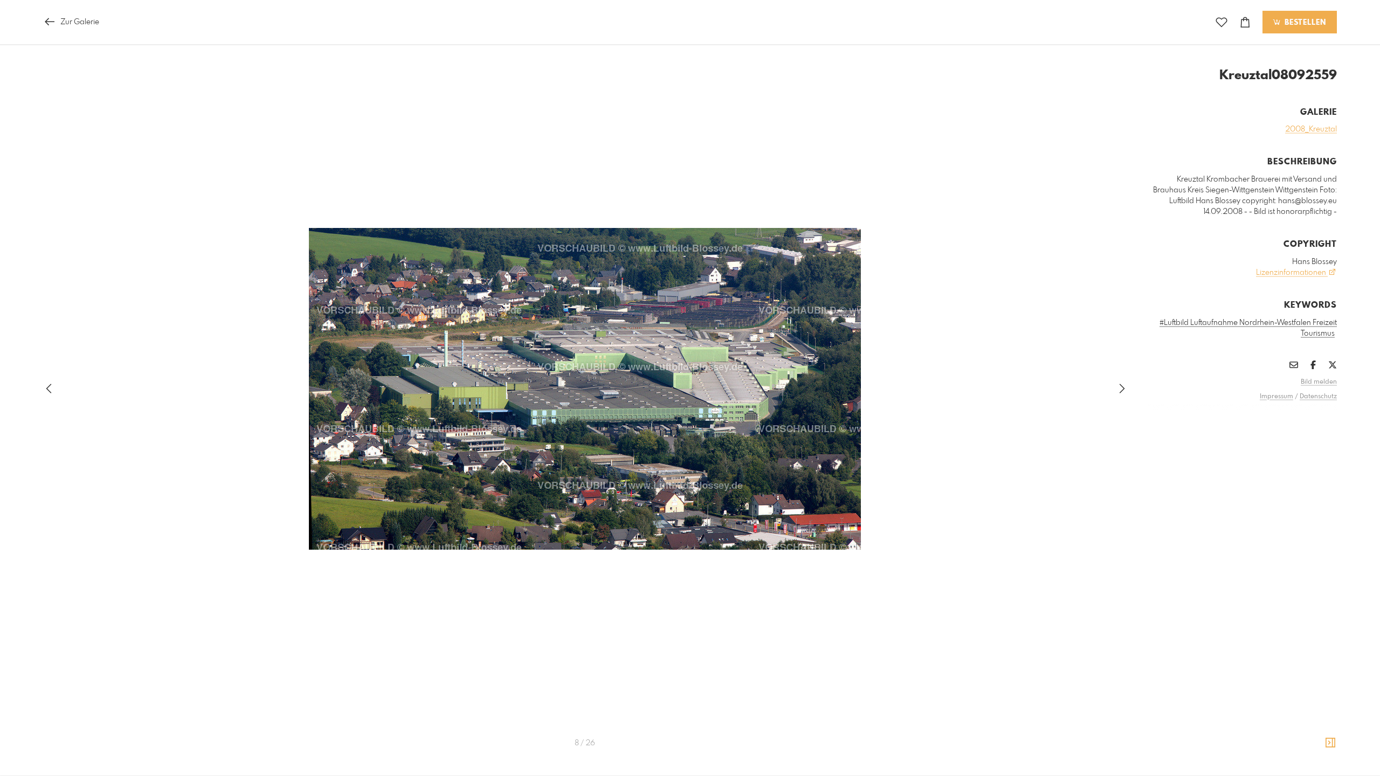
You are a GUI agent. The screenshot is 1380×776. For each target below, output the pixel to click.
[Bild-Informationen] (1330, 743)
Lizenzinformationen (1292, 272)
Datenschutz (1318, 396)
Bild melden (1319, 382)
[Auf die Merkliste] (1221, 22)
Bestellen (1304, 22)
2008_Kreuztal (1311, 129)
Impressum (1276, 396)
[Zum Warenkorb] (1245, 22)
